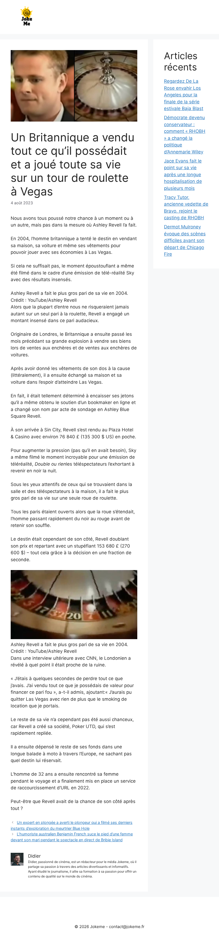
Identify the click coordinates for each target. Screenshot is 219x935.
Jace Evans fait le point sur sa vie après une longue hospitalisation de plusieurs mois (183, 174)
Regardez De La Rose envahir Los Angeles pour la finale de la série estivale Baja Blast (183, 94)
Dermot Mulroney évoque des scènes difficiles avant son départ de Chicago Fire (185, 240)
